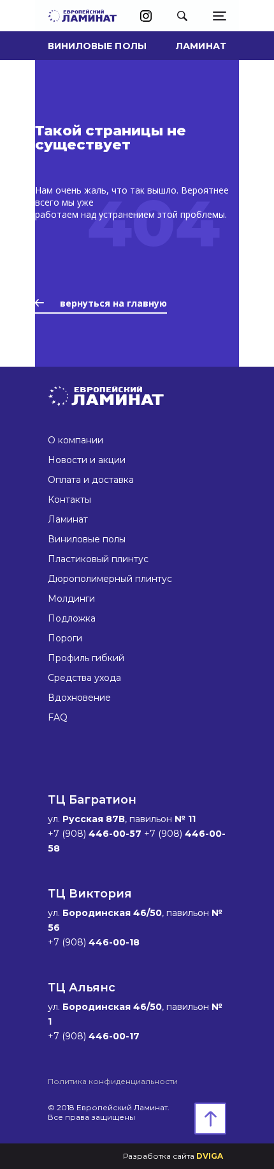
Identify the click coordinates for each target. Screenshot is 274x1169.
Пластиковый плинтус (98, 559)
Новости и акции (87, 460)
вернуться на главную (113, 303)
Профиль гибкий (86, 658)
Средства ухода (84, 678)
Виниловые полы (97, 46)
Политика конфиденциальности (113, 1081)
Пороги (65, 638)
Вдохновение (79, 697)
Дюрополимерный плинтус (110, 578)
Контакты (69, 499)
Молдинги (71, 598)
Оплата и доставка (91, 479)
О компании (75, 440)
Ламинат (201, 46)
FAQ (58, 717)
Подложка (72, 618)
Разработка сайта (173, 1156)
